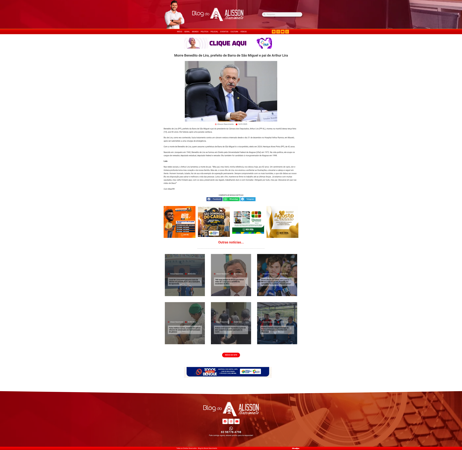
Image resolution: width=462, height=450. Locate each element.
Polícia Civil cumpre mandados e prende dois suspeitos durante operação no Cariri (230, 330)
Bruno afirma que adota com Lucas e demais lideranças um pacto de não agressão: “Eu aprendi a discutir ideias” (276, 282)
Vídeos (243, 32)
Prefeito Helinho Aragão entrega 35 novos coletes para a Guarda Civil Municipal (275, 330)
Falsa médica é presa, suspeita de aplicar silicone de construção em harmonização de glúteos (185, 330)
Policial (214, 32)
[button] (214, 199)
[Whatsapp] (287, 32)
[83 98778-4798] (231, 428)
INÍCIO (179, 32)
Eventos (224, 32)
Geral (187, 32)
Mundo (195, 32)
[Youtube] (283, 32)
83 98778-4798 (231, 432)
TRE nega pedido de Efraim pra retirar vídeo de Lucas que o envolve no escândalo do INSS (229, 282)
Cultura (234, 32)
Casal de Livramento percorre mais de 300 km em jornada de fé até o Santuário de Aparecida (184, 282)
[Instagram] (278, 32)
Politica (204, 32)
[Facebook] (274, 32)
